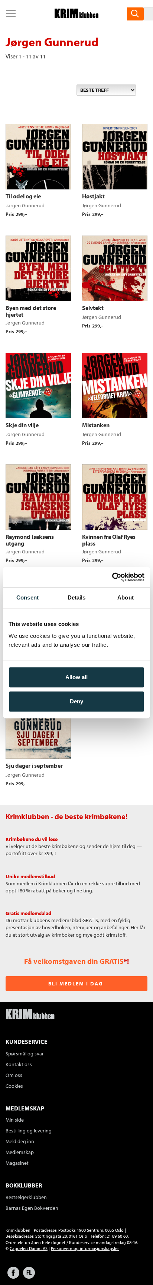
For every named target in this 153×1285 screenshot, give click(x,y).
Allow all (76, 677)
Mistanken (96, 425)
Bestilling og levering (29, 1130)
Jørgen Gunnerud (25, 205)
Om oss (14, 1075)
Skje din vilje (22, 425)
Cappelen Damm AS (29, 1248)
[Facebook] (13, 1276)
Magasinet (17, 1163)
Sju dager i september (34, 765)
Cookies (14, 1086)
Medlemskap (20, 1152)
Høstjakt (93, 196)
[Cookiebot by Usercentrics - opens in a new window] (111, 577)
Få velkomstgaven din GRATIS (74, 961)
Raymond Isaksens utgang (30, 540)
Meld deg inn (20, 1141)
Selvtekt (93, 307)
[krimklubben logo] (30, 1015)
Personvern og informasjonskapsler (85, 1248)
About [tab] (125, 597)
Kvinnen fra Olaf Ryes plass (109, 540)
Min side (15, 1119)
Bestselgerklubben (26, 1197)
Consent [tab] (27, 597)
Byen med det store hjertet (31, 311)
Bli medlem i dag (75, 983)
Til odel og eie (23, 196)
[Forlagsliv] (29, 1276)
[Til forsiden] (76, 16)
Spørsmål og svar (25, 1053)
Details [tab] (77, 597)
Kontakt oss (19, 1064)
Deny (76, 701)
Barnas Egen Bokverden (32, 1208)
